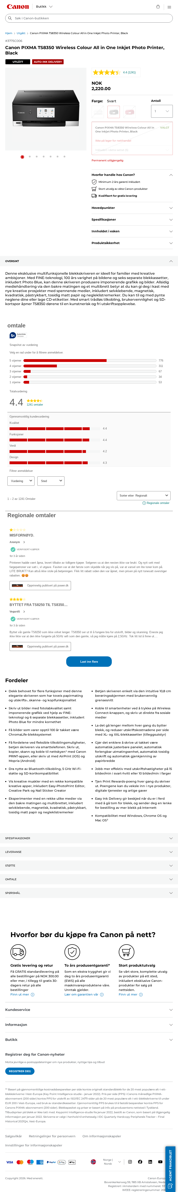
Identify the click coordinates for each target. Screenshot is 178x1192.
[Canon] (18, 6)
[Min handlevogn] (158, 6)
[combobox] (89, 18)
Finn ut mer (19, 994)
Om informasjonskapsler (101, 1136)
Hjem (8, 33)
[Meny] (169, 6)
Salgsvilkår (13, 1136)
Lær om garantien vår (81, 994)
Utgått (21, 33)
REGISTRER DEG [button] (20, 1071)
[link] (132, 132)
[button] (22, 157)
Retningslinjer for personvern (52, 1136)
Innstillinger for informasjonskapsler (33, 1145)
